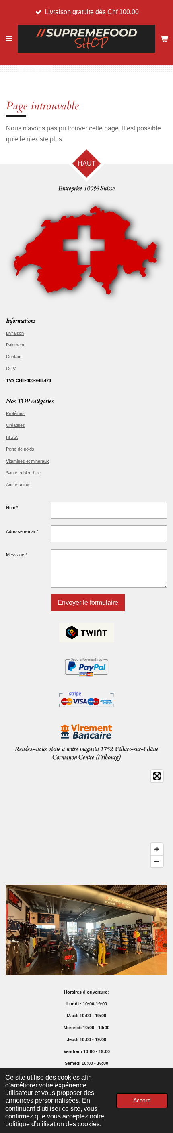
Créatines (15, 425)
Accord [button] (142, 1100)
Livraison (15, 333)
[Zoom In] (157, 849)
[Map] (86, 819)
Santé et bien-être (23, 472)
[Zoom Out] (157, 861)
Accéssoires (19, 484)
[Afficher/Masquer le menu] (9, 39)
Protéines (15, 413)
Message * (16, 554)
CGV (11, 368)
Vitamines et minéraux (27, 461)
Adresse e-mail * (22, 531)
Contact (13, 356)
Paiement (15, 344)
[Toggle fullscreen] (157, 776)
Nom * (12, 507)
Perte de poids (20, 449)
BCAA (12, 437)
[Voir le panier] (164, 39)
